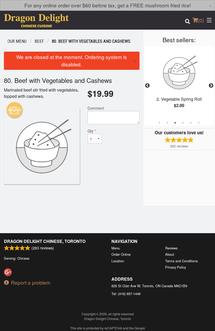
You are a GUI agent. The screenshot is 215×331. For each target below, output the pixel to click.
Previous (147, 85)
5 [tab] (191, 122)
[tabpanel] (179, 82)
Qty (92, 131)
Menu (115, 247)
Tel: (126, 293)
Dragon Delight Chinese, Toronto (44, 241)
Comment (96, 108)
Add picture (15, 110)
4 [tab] (183, 122)
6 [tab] (198, 122)
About (169, 254)
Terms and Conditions (181, 260)
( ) (201, 20)
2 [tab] (167, 122)
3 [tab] (175, 122)
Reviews (171, 247)
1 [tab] (159, 122)
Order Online (121, 254)
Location (117, 260)
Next (211, 85)
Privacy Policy (175, 267)
